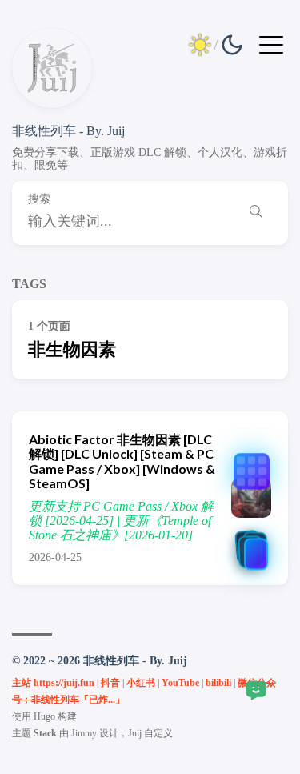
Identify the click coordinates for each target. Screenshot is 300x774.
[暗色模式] (216, 45)
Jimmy (84, 733)
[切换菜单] (271, 43)
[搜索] (256, 213)
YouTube (180, 682)
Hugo (44, 716)
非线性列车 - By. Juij (68, 131)
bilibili (218, 682)
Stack (45, 733)
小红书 (140, 682)
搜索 (39, 199)
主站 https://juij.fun (53, 682)
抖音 (110, 682)
